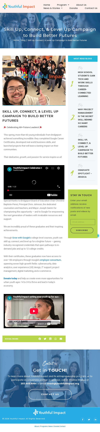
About (37, 426)
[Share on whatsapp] (55, 339)
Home (47, 4)
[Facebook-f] (83, 420)
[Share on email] (61, 339)
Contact (62, 426)
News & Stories (52, 8)
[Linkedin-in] (96, 420)
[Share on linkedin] (50, 339)
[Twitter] (89, 420)
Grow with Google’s (21, 237)
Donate (74, 8)
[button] (50, 394)
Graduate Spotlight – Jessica (85, 173)
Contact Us (91, 8)
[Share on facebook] (39, 339)
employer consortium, (50, 260)
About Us (81, 4)
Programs (43, 426)
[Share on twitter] (45, 339)
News (51, 426)
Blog (23, 40)
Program (62, 4)
